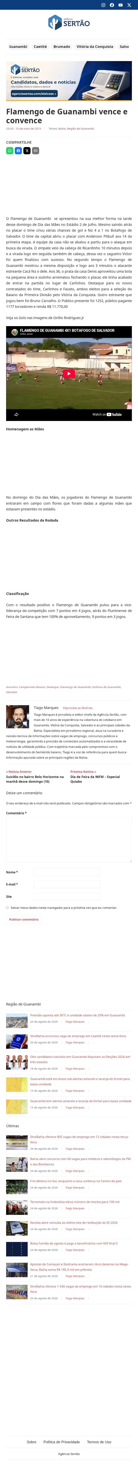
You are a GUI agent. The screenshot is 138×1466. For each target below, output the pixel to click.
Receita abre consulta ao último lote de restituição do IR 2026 (74, 1222)
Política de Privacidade (61, 1442)
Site (9, 897)
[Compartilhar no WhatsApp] (9, 150)
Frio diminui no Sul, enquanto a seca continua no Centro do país (75, 1181)
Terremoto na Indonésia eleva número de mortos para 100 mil (74, 1202)
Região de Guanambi (80, 128)
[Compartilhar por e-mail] (35, 150)
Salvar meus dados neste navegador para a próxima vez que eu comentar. (64, 908)
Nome (12, 872)
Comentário (16, 813)
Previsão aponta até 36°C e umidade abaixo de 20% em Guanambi (77, 1015)
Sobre (31, 1442)
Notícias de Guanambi (106, 687)
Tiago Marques (74, 1021)
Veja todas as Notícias (78, 708)
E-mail (12, 884)
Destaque (53, 687)
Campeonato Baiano (32, 687)
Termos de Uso (99, 1442)
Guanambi (18, 46)
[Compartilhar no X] (27, 150)
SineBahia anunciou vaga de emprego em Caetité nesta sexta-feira (78, 1036)
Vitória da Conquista (95, 46)
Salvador (127, 46)
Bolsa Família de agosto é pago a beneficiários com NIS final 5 (74, 1243)
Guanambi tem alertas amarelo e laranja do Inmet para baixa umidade (81, 1101)
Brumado (62, 46)
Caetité (40, 46)
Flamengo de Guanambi (75, 687)
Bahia (62, 128)
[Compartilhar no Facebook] (18, 150)
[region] (69, 183)
